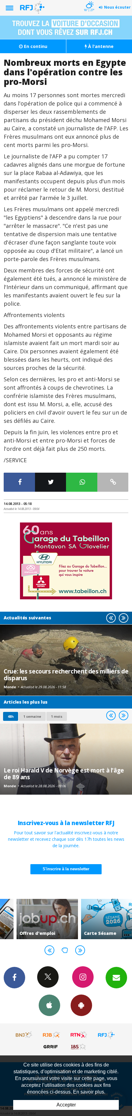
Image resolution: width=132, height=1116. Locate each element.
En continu (35, 46)
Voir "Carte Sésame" (98, 919)
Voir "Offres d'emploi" (33, 919)
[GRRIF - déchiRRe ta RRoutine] (51, 1046)
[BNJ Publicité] (24, 1035)
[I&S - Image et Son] (79, 1046)
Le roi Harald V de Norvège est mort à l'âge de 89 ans (64, 773)
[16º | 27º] (89, 0)
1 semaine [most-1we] (32, 716)
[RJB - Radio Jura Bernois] (51, 1035)
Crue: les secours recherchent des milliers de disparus (66, 674)
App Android (81, 1005)
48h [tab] (11, 716)
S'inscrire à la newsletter (66, 869)
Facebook (14, 977)
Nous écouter (117, 7)
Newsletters (116, 977)
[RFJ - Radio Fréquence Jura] (106, 1035)
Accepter (66, 1104)
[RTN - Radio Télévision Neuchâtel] (79, 1035)
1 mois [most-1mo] (56, 716)
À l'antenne (100, 46)
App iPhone (49, 1005)
